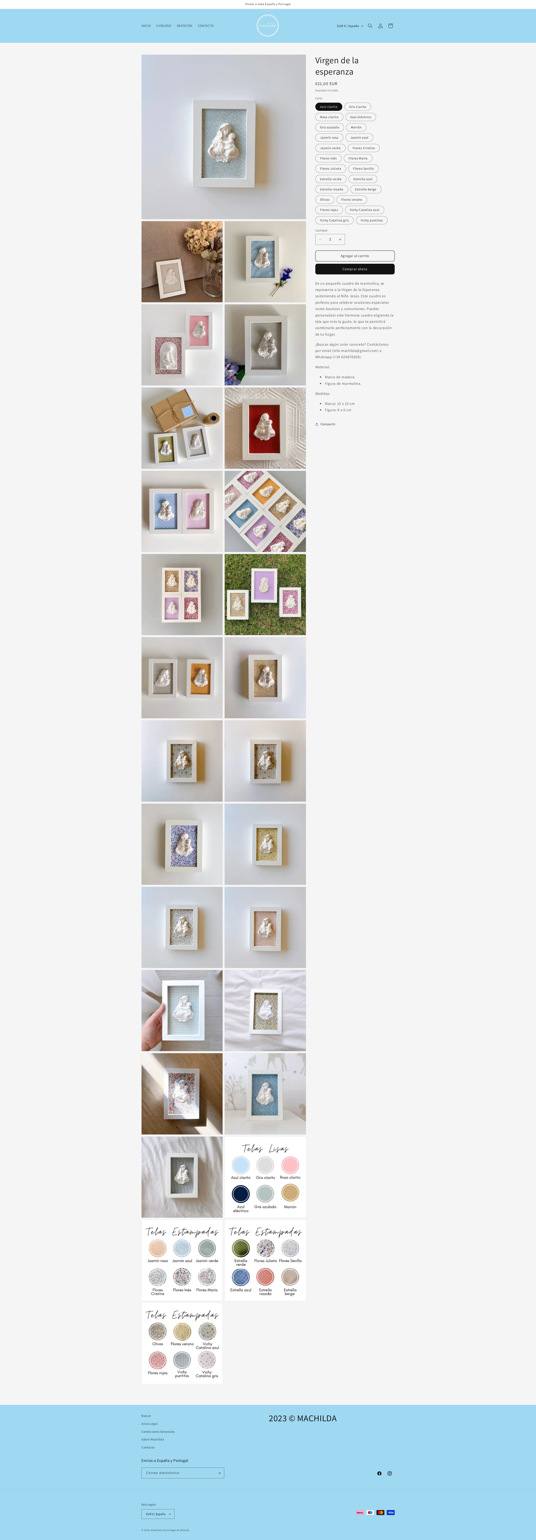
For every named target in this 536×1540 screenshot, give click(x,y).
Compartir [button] (328, 424)
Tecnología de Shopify (176, 1530)
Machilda (156, 1530)
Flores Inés (328, 158)
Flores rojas (329, 210)
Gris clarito (357, 107)
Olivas (325, 200)
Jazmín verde (330, 148)
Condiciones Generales (158, 1431)
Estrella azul (362, 179)
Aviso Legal (149, 1423)
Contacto (148, 1447)
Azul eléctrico (360, 117)
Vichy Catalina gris (334, 220)
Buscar (146, 1415)
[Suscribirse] (219, 1473)
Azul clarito (329, 107)
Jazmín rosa (329, 138)
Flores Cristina (364, 148)
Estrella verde (331, 179)
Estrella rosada (332, 189)
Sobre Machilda (152, 1439)
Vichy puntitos (372, 220)
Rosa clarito (329, 117)
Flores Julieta (330, 169)
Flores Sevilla (363, 169)
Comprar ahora (355, 269)
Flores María (358, 158)
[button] (370, 26)
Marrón (356, 127)
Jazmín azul (359, 138)
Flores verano (351, 200)
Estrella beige (365, 189)
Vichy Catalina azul (364, 210)
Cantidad (321, 230)
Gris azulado (329, 127)
